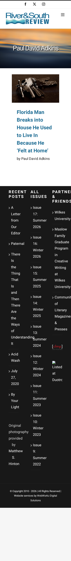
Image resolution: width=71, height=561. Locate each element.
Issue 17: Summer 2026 (36, 217)
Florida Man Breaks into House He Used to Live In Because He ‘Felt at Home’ (34, 132)
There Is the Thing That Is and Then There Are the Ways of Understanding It (14, 299)
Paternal (14, 243)
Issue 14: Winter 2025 (36, 306)
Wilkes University (57, 215)
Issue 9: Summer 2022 (36, 455)
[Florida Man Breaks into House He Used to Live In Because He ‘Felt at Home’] (35, 88)
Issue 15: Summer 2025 (36, 277)
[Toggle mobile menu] (63, 15)
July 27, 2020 (14, 377)
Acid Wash (14, 357)
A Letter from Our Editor (14, 220)
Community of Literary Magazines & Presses (57, 313)
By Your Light (14, 401)
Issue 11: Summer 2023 (36, 395)
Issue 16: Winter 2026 (36, 247)
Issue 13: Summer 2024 (36, 336)
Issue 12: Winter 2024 (36, 365)
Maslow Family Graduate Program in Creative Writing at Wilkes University (57, 258)
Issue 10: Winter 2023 (36, 425)
